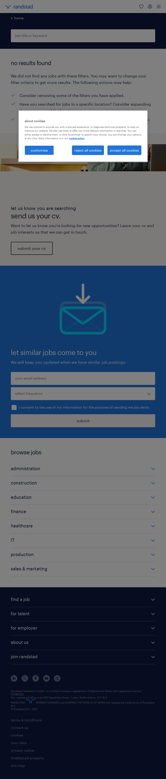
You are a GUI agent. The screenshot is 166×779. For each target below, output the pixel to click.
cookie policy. (77, 138)
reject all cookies (88, 150)
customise (39, 150)
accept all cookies (124, 150)
